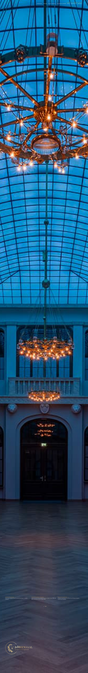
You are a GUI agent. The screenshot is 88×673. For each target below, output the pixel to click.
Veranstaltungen (61, 3)
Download (76, 2)
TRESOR (45, 3)
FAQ (72, 2)
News (68, 3)
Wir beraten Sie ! (62, 597)
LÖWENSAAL (39, 3)
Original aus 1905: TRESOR (38, 597)
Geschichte (74, 3)
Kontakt (80, 3)
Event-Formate (52, 3)
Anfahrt (68, 2)
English (80, 2)
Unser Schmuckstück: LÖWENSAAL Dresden (15, 597)
